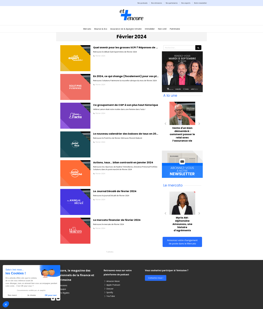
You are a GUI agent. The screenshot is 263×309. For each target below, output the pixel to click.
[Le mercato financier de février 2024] (75, 231)
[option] (182, 123)
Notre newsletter (200, 3)
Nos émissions (156, 3)
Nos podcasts (142, 3)
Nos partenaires (172, 3)
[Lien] (182, 71)
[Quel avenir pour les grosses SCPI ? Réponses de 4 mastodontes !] (75, 58)
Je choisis (31, 295)
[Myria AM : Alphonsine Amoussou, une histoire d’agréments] (182, 203)
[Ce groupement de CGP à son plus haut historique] (75, 116)
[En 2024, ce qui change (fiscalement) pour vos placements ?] (75, 87)
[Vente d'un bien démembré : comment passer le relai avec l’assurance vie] (182, 113)
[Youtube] (58, 298)
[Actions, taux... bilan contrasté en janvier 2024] (75, 173)
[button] (5, 304)
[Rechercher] (198, 47)
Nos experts (185, 3)
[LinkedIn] (53, 298)
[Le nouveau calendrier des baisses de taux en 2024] (75, 144)
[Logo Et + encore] (131, 21)
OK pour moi (51, 295)
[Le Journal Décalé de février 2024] (75, 202)
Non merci (12, 295)
